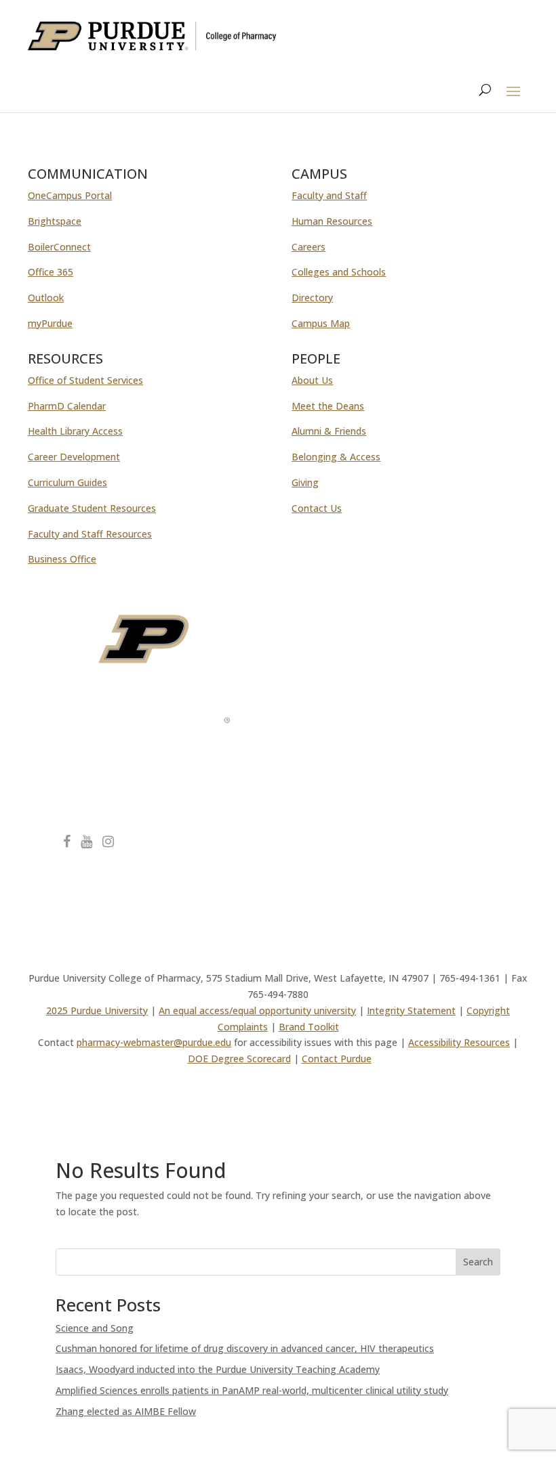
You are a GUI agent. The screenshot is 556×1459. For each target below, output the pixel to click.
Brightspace (54, 221)
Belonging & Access (336, 456)
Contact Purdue (337, 1058)
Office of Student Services (85, 380)
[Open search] (485, 90)
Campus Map (321, 323)
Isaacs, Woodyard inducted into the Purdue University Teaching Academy (218, 1369)
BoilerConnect (59, 246)
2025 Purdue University (97, 1010)
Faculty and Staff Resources (90, 533)
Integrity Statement (411, 1010)
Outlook (46, 297)
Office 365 (50, 271)
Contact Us (317, 508)
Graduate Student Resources (92, 508)
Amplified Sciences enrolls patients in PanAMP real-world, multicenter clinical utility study (252, 1390)
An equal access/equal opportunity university (257, 1010)
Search (478, 1261)
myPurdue (50, 323)
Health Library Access (75, 430)
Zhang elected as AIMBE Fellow (126, 1411)
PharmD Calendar (67, 405)
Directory (312, 297)
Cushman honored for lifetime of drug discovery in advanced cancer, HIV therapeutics (245, 1348)
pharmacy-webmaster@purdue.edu (154, 1042)
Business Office (62, 558)
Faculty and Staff (329, 195)
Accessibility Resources (459, 1042)
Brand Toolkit (309, 1026)
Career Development (74, 456)
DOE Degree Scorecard (239, 1058)
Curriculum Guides (67, 482)
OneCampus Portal (70, 195)
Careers (308, 246)
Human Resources (332, 221)
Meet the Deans (328, 405)
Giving (305, 482)
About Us (312, 380)
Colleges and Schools (339, 271)
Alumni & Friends (329, 430)
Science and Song (95, 1328)
